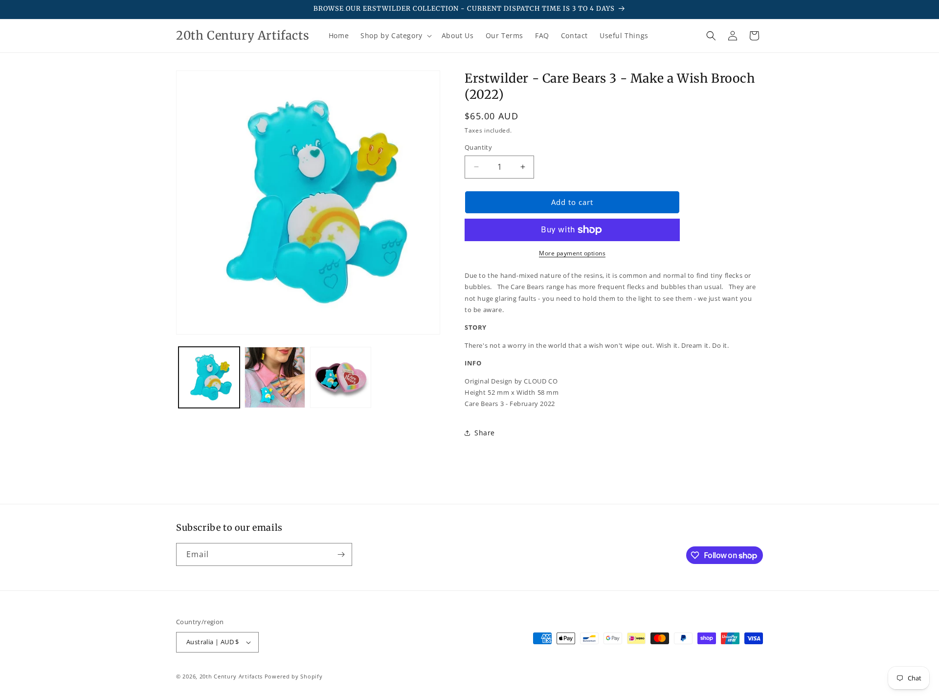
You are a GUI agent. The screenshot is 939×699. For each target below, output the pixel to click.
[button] (395, 35)
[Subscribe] (341, 554)
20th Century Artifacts (231, 676)
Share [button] (484, 432)
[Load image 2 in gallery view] (275, 377)
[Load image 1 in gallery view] (209, 377)
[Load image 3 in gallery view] (340, 377)
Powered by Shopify (294, 676)
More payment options (572, 253)
